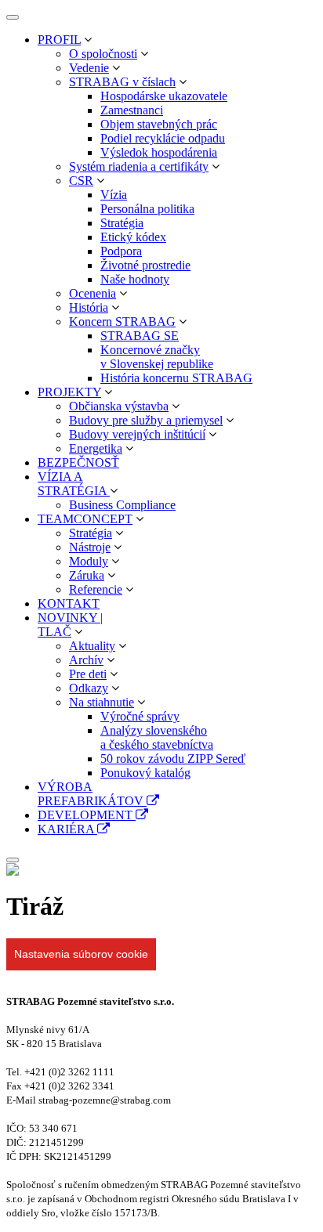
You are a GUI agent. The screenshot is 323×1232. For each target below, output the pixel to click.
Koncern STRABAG (122, 321)
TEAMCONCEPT (85, 519)
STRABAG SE (139, 335)
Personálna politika (147, 208)
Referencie (95, 589)
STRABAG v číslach (122, 82)
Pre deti (88, 674)
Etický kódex (133, 237)
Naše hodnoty (134, 279)
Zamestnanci (131, 110)
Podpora (121, 251)
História (88, 307)
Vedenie (89, 67)
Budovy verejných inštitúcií (137, 434)
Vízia (113, 194)
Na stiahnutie (101, 702)
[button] (88, 39)
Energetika (95, 448)
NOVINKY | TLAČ (70, 624)
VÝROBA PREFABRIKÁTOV (92, 793)
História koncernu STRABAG (176, 378)
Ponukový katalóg (145, 772)
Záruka (86, 575)
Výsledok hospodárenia (158, 152)
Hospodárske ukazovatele (163, 96)
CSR (81, 180)
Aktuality (92, 645)
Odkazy (88, 688)
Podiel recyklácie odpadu (162, 138)
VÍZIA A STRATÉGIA (74, 483)
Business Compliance (122, 504)
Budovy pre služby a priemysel (146, 420)
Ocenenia (92, 293)
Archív (86, 660)
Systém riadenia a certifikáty (139, 166)
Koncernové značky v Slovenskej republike (156, 356)
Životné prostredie (145, 265)
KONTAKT (69, 603)
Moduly (88, 561)
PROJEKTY (69, 392)
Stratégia (121, 222)
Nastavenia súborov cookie (81, 954)
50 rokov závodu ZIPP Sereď (172, 758)
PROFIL (59, 39)
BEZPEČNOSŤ (78, 462)
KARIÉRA (67, 829)
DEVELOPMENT (87, 815)
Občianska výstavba (119, 406)
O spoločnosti (103, 53)
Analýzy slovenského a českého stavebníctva (156, 737)
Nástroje (90, 547)
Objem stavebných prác (158, 124)
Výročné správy (140, 716)
